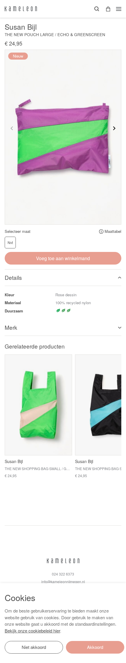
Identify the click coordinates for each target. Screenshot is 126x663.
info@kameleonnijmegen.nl (63, 581)
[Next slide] (114, 128)
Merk (11, 327)
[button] (106, 9)
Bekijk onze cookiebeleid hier (32, 630)
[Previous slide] (12, 128)
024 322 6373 (63, 573)
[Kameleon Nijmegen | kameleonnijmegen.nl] (21, 9)
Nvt (10, 242)
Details (13, 277)
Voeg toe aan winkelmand (63, 258)
